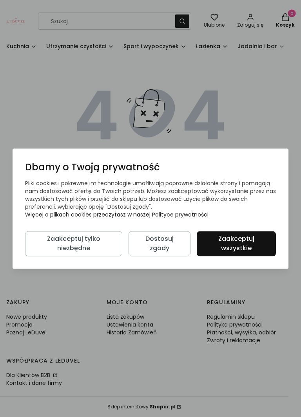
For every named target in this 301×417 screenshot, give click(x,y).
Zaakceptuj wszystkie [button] (236, 243)
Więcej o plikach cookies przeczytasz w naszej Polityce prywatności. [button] (117, 214)
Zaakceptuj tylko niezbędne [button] (73, 243)
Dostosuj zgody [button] (159, 243)
